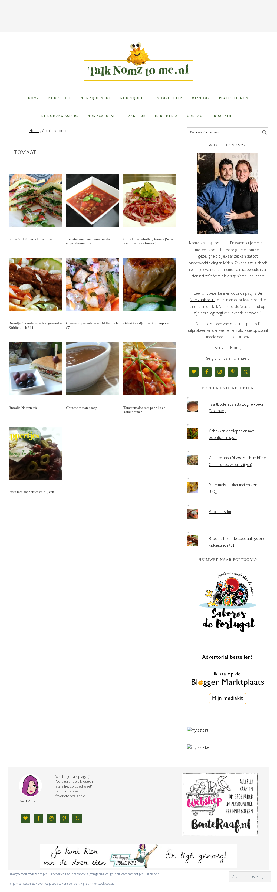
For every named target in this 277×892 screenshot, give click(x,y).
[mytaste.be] (198, 747)
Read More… (29, 801)
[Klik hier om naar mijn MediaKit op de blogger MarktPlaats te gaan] (227, 718)
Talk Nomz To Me (138, 59)
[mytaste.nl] (197, 730)
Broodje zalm (220, 511)
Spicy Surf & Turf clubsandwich (32, 239)
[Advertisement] (138, 15)
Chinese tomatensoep (81, 408)
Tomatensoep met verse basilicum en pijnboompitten (90, 241)
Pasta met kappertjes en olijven (31, 492)
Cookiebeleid (106, 883)
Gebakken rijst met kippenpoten (146, 323)
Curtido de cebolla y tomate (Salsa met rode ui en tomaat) (148, 241)
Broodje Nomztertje (23, 408)
